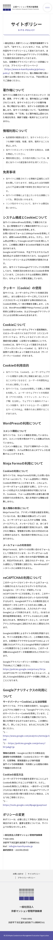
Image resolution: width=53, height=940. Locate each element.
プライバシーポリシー (26, 877)
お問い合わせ (18, 873)
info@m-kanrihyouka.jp (21, 846)
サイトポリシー (34, 873)
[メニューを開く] (47, 7)
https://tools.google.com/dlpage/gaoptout (25, 804)
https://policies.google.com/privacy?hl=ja (24, 669)
